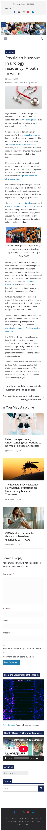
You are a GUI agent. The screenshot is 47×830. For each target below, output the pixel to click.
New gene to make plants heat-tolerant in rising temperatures (22, 398)
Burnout (10, 83)
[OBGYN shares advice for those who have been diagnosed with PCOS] (23, 508)
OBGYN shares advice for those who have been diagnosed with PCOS (20, 536)
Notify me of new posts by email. (18, 656)
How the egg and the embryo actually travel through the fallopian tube (24, 388)
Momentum (10, 52)
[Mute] (37, 758)
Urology (27, 83)
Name (6, 608)
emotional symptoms (30, 135)
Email (6, 620)
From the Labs (9, 725)
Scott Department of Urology (21, 203)
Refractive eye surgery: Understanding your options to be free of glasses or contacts (23, 443)
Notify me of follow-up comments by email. (23, 648)
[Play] (6, 758)
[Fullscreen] (41, 758)
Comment (8, 574)
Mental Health (19, 83)
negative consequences (27, 120)
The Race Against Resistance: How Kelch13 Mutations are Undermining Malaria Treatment (22, 489)
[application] (23, 749)
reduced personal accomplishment (23, 144)
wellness (34, 83)
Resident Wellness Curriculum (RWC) (21, 206)
